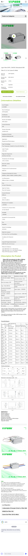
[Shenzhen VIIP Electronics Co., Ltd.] (14, 2)
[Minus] (26, 522)
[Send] (26, 553)
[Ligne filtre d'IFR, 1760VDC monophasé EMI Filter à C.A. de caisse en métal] (13, 36)
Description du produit (20, 96)
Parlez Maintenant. (20, 91)
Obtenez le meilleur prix (8, 91)
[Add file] (2, 553)
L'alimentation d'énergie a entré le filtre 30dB (14, 508)
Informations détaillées (7, 96)
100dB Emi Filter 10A (7, 511)
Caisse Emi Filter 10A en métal (10, 514)
